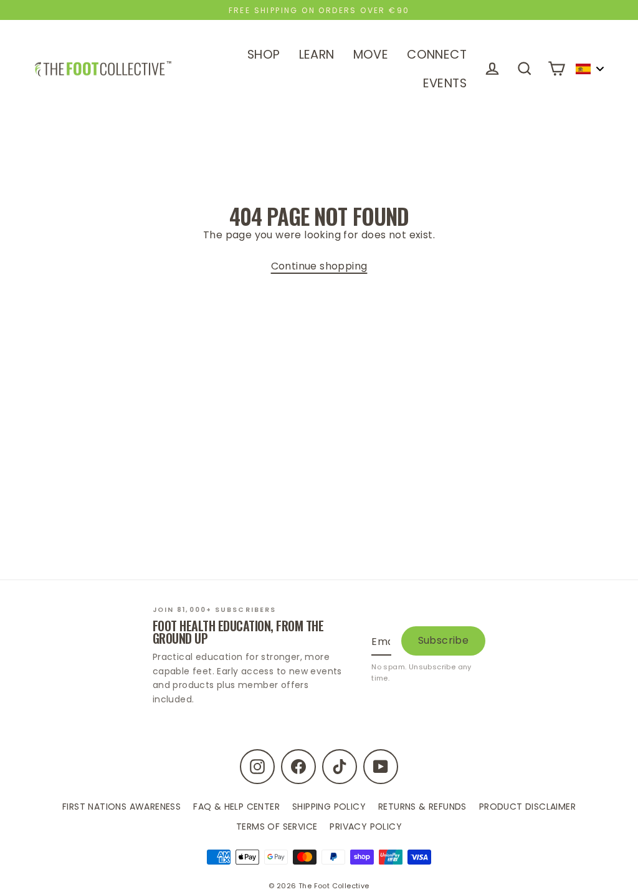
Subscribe (443, 640)
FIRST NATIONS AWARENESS (121, 806)
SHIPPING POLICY (329, 806)
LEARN (317, 54)
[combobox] (589, 68)
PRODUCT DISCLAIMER (527, 806)
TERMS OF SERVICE (276, 826)
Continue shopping (319, 266)
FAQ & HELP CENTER (236, 806)
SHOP (263, 54)
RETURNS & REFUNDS (422, 806)
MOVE (371, 54)
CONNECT (437, 54)
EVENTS (445, 83)
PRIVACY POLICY (366, 826)
